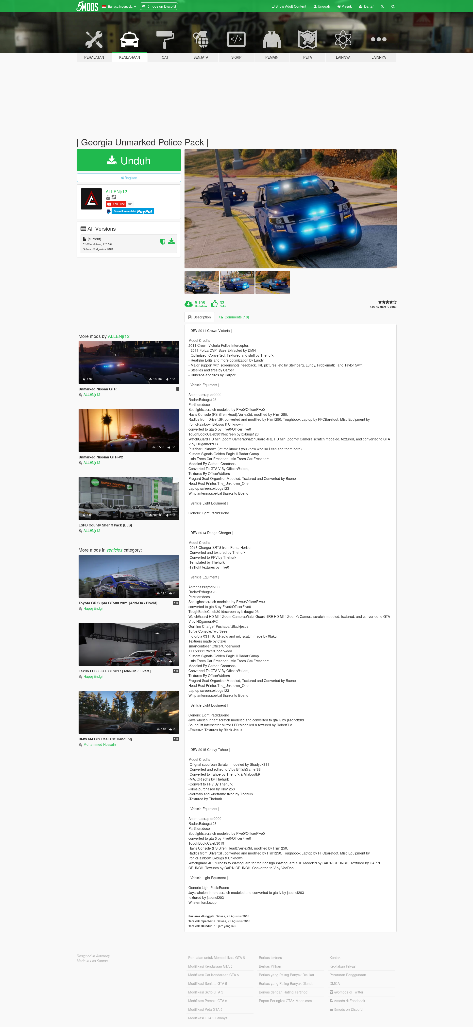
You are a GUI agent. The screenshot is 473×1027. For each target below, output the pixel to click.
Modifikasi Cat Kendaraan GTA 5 (213, 974)
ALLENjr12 (116, 191)
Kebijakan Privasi (343, 966)
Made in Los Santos (92, 960)
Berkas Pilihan (270, 966)
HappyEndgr (93, 608)
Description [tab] (201, 316)
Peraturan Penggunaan (348, 974)
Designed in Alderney (93, 955)
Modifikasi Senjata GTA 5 (207, 983)
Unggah (323, 6)
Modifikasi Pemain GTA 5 (207, 1000)
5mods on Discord (348, 1009)
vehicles (114, 550)
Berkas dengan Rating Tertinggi (283, 992)
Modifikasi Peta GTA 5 (205, 1009)
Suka (223, 306)
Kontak (335, 957)
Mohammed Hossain (100, 744)
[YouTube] (108, 196)
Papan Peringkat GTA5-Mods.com (285, 1000)
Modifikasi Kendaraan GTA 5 (210, 966)
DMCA (335, 983)
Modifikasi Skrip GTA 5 (205, 992)
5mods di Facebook (349, 1000)
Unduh (134, 160)
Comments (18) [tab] (236, 316)
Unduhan (201, 306)
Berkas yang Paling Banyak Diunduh (287, 983)
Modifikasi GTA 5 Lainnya (208, 1017)
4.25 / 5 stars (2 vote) (383, 306)
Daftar (368, 6)
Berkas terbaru (270, 957)
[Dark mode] (382, 6)
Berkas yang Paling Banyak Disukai (286, 974)
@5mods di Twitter (348, 992)
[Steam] (113, 196)
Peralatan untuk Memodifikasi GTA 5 (216, 957)
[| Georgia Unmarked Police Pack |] (291, 209)
